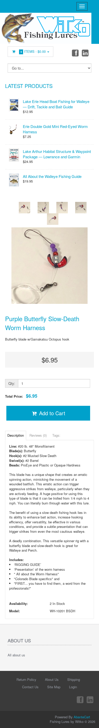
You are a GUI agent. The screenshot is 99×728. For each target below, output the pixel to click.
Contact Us (30, 686)
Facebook (75, 53)
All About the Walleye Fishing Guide (52, 176)
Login (73, 686)
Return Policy (26, 679)
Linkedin (85, 53)
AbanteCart (82, 716)
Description (15, 435)
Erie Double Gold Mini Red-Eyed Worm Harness (55, 129)
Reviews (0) (38, 435)
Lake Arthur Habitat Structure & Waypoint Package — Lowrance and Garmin (57, 154)
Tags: (56, 435)
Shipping (73, 679)
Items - (33, 51)
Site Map (53, 686)
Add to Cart (51, 413)
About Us (52, 679)
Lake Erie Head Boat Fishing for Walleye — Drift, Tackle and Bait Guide (56, 104)
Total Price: (21, 396)
